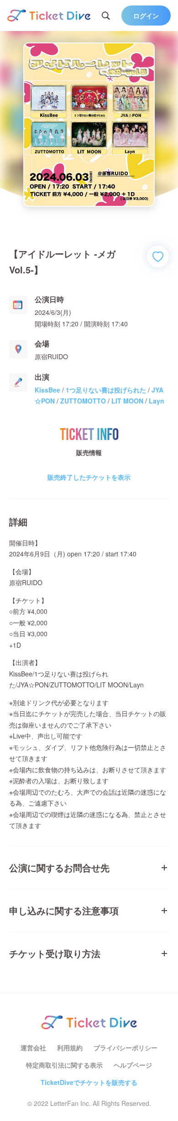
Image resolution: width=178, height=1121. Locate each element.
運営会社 (33, 1047)
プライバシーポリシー (125, 1047)
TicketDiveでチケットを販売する (89, 1082)
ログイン (146, 15)
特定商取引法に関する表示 (64, 1065)
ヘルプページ (133, 1065)
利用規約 (70, 1047)
